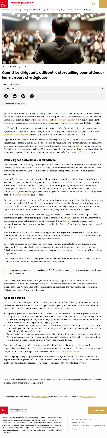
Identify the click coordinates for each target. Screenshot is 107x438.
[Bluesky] (23, 96)
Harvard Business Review (67, 351)
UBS (48, 214)
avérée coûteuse (22, 195)
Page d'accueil (6, 10)
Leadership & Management (23, 10)
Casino (86, 116)
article (79, 146)
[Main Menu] (103, 4)
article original (88, 396)
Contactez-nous (97, 410)
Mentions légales (78, 422)
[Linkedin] (15, 96)
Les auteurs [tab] (9, 88)
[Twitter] (6, 96)
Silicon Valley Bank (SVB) (65, 120)
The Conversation (41, 396)
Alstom (66, 221)
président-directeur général (17, 134)
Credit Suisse (44, 120)
